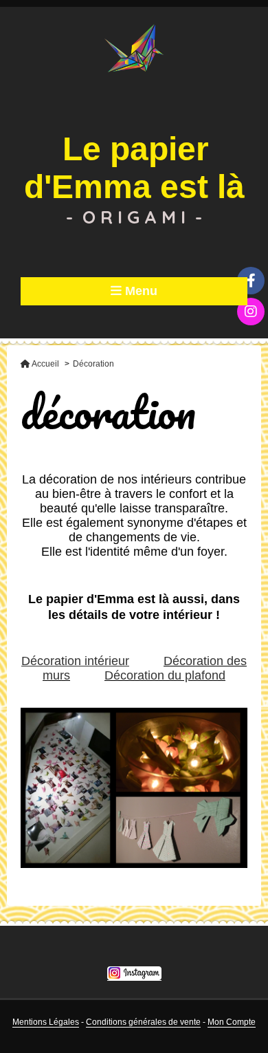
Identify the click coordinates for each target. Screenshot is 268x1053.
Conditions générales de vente (143, 1022)
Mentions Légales (45, 1022)
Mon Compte (232, 1022)
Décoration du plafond (164, 675)
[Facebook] (251, 280)
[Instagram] (251, 311)
